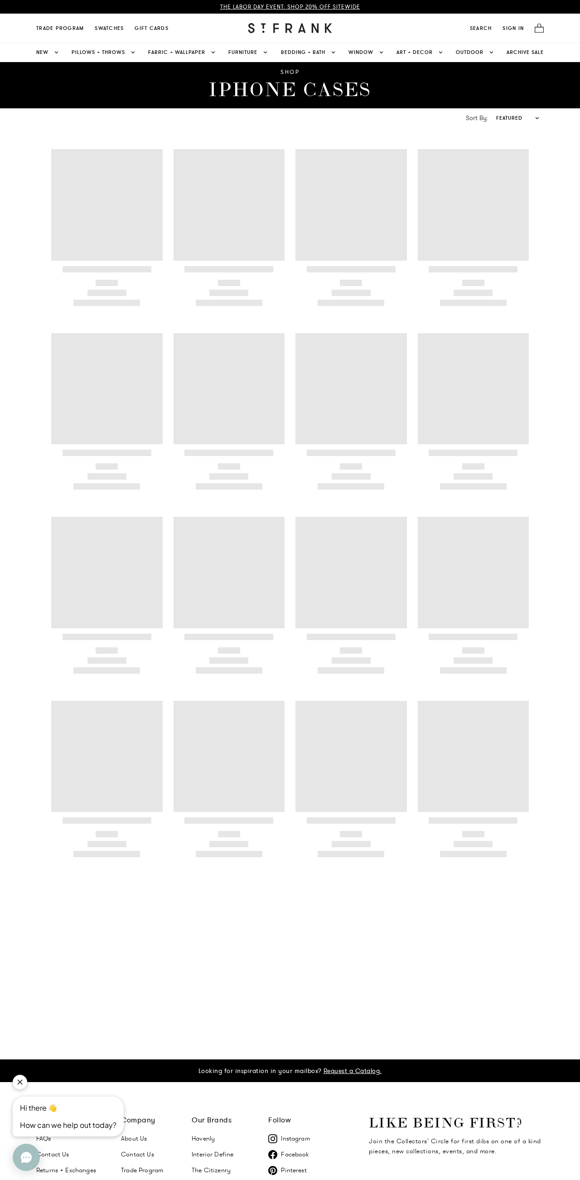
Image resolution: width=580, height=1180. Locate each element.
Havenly (203, 1138)
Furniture (242, 52)
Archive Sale (525, 52)
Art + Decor (414, 52)
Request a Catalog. (353, 1071)
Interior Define (212, 1154)
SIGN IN (513, 28)
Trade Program (60, 28)
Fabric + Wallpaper (176, 52)
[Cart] (536, 28)
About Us (134, 1138)
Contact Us (137, 1154)
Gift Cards (152, 28)
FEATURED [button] (509, 118)
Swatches (109, 28)
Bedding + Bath (303, 52)
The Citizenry (211, 1170)
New (42, 52)
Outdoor (469, 52)
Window (360, 52)
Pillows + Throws (98, 52)
